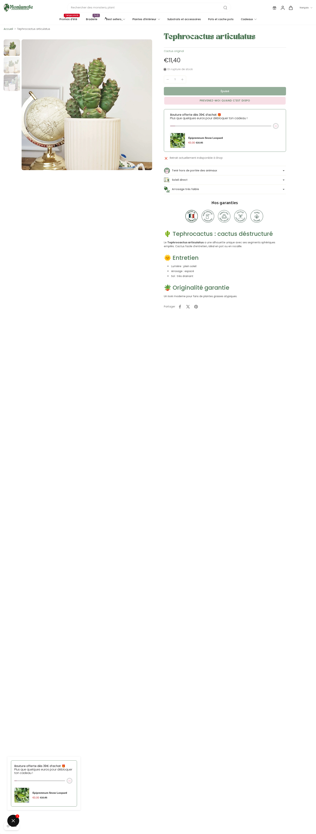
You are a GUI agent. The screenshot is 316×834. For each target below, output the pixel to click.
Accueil (8, 29)
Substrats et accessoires (184, 19)
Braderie (91, 19)
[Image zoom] (87, 104)
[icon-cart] (291, 8)
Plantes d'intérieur (144, 19)
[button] (225, 91)
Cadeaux (247, 19)
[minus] (167, 79)
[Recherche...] (225, 7)
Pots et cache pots (221, 19)
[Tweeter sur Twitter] (188, 307)
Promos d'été (68, 19)
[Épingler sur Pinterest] (196, 307)
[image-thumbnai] (12, 47)
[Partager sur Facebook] (180, 307)
